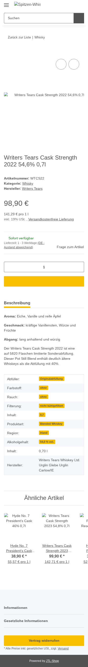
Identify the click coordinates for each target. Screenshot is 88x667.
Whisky (27, 183)
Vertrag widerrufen (44, 640)
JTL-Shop (52, 661)
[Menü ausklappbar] (6, 3)
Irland (43, 432)
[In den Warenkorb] (8, 52)
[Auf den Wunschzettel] (73, 64)
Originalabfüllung (51, 378)
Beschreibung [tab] (17, 303)
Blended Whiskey (51, 423)
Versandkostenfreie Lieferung (51, 219)
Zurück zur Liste (19, 37)
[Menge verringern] (9, 267)
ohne (43, 387)
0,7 (42, 414)
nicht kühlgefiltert (51, 405)
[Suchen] (79, 18)
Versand (63, 648)
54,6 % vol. (47, 441)
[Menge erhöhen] (78, 267)
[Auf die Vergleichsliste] (61, 64)
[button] (65, 5)
